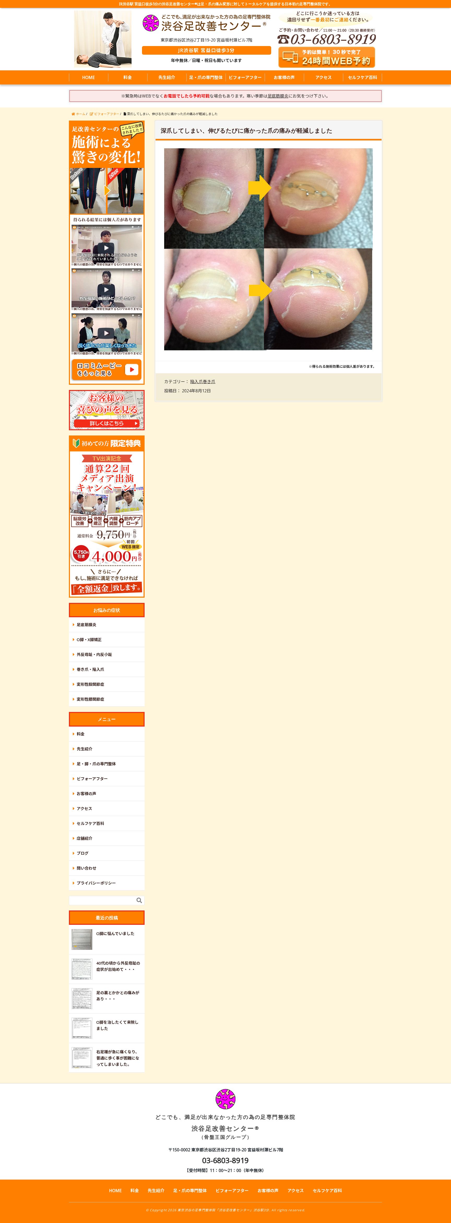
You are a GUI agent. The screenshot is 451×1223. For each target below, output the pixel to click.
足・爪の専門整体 (206, 77)
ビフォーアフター (245, 77)
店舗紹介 (84, 838)
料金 (127, 77)
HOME (88, 77)
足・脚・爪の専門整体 (96, 763)
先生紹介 (166, 77)
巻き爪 (209, 381)
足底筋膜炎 (86, 624)
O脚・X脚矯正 (89, 639)
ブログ (82, 853)
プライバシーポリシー (96, 883)
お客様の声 (284, 77)
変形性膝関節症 (90, 699)
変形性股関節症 (90, 684)
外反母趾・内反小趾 (94, 654)
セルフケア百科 (362, 77)
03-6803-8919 (225, 1160)
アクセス (323, 77)
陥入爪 (196, 381)
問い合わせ (86, 868)
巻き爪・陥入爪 (90, 669)
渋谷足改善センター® (225, 1126)
